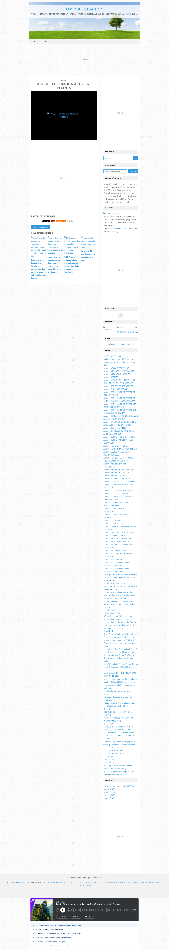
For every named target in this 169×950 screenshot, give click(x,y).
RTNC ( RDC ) (108, 724)
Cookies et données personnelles (150, 882)
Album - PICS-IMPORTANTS (114, 550)
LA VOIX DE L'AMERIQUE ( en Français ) (119, 682)
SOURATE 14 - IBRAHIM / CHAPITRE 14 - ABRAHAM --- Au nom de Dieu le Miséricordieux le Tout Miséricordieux (119, 730)
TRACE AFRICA (109, 759)
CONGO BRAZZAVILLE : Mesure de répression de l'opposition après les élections (119, 604)
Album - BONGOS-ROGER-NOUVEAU (118, 386)
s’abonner (64, 916)
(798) (108, 798)
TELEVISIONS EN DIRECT (113, 753)
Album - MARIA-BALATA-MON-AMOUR (119, 532)
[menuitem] (34, 41)
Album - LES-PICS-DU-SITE (114, 523)
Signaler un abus (90, 882)
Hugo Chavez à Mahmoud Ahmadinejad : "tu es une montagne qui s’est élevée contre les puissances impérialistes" (120, 637)
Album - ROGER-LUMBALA (114, 559)
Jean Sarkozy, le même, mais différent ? (120, 649)
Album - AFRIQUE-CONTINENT (116, 368)
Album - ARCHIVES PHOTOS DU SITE (118, 371)
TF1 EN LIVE (108, 756)
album (64, 80)
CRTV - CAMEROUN (111, 613)
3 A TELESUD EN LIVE (112, 356)
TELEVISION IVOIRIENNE (113, 750)
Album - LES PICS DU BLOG (114, 520)
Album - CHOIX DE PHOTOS (115, 389)
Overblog (98, 877)
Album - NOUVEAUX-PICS (114, 535)
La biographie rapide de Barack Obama (120, 679)
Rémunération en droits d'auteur (115, 882)
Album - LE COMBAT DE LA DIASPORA (119, 481)
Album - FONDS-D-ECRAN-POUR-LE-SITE (120, 449)
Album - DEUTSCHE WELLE (114, 428)
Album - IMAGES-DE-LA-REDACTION (118, 470)
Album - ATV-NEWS (111, 377)
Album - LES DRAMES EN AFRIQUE (117, 490)
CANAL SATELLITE (110, 589)
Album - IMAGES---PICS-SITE (115, 475)
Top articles (71, 882)
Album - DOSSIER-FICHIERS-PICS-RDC (119, 437)
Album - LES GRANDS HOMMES (116, 493)
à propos (90, 916)
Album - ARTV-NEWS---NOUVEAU (117, 374)
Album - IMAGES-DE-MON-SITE (116, 472)
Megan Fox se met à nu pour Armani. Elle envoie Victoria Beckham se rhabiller (119, 706)
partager (77, 916)
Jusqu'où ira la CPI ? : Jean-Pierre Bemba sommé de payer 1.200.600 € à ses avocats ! (120, 667)
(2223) (109, 792)
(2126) (109, 795)
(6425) (109, 789)
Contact (44, 41)
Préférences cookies (84, 885)
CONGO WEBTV (110, 610)
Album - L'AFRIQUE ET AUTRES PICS (118, 478)
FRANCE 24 (108, 631)
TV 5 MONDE (108, 762)
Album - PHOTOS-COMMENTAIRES (117, 538)
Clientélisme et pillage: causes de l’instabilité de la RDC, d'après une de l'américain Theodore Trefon (119, 595)
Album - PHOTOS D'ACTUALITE (116, 541)
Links (105, 694)
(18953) (118, 786)
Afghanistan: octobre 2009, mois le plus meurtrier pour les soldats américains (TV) (120, 362)
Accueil (33, 41)
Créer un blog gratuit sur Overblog (54, 882)
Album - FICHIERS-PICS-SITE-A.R (116, 446)
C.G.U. (101, 882)
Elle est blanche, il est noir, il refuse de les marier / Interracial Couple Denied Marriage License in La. (119, 625)
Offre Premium (133, 882)
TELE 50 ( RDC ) (109, 747)
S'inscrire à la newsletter (40, 227)
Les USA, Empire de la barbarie (116, 691)
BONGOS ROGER (124, 228)
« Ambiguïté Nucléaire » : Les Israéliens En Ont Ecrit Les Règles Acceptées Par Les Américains (120, 577)
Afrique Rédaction (85, 9)
